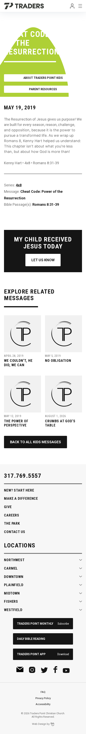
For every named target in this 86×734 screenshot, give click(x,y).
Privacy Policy (43, 698)
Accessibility (43, 704)
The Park (12, 523)
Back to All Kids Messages (35, 442)
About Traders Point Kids (43, 77)
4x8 (19, 185)
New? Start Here (19, 490)
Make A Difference (21, 498)
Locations (19, 545)
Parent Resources (43, 89)
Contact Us (14, 532)
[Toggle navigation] (80, 6)
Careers (11, 515)
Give (8, 507)
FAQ (43, 691)
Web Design (39, 723)
